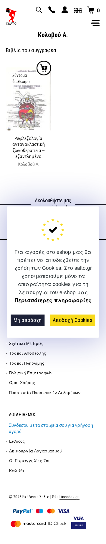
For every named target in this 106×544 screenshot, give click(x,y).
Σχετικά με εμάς (26, 343)
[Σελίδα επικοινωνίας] (51, 10)
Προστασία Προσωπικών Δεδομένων (44, 392)
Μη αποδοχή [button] (28, 320)
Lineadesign (69, 497)
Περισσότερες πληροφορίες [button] (53, 300)
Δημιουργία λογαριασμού (35, 451)
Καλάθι (16, 470)
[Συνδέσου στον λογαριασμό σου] (64, 10)
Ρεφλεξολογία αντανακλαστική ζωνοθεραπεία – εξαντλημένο (28, 147)
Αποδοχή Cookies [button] (73, 320)
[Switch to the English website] (77, 10)
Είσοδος (17, 441)
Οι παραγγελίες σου (30, 460)
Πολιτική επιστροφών (30, 373)
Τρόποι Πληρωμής (26, 363)
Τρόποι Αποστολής (27, 353)
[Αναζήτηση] (38, 10)
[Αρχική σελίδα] (11, 16)
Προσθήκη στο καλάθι (44, 68)
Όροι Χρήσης (22, 382)
